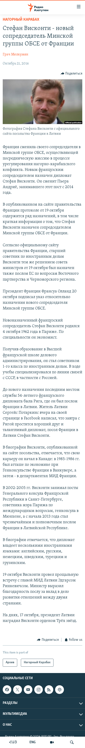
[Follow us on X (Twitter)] (17, 689)
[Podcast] (59, 689)
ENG (32, 742)
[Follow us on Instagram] (38, 689)
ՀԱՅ (13, 742)
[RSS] (49, 689)
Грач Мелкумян (15, 54)
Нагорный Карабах (21, 20)
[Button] (72, 74)
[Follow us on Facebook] (7, 689)
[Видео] (52, 742)
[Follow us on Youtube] (28, 689)
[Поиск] (72, 742)
